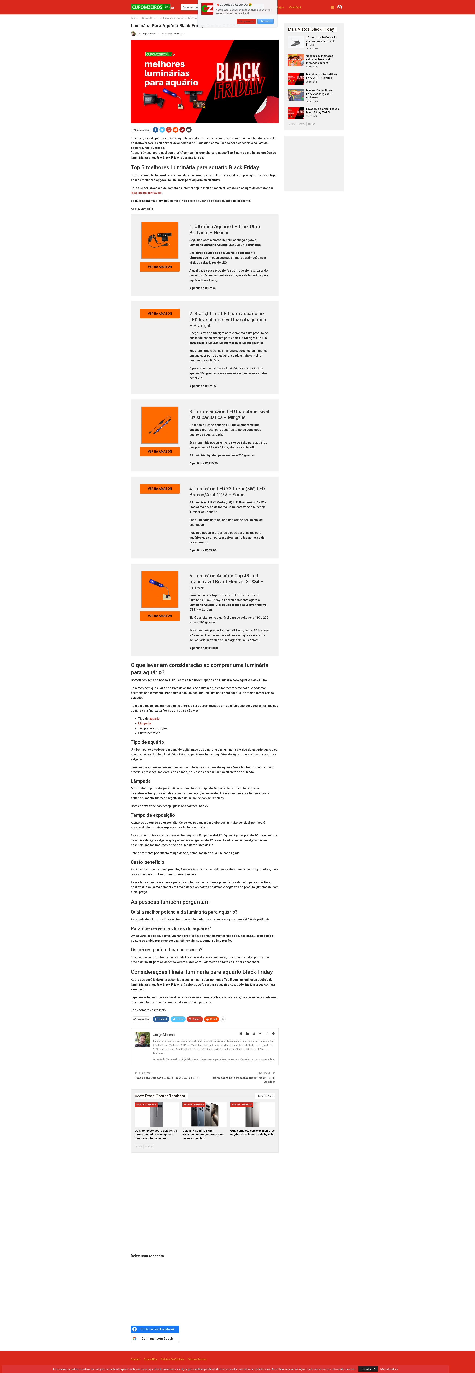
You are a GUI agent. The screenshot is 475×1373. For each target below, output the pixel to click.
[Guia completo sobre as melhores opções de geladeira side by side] (252, 1114)
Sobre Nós (150, 1359)
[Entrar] (339, 7)
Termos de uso (197, 1359)
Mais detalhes (389, 1368)
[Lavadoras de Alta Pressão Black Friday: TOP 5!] (296, 113)
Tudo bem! (368, 1369)
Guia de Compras (146, 1104)
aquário (154, 718)
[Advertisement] (205, 1203)
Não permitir (246, 21)
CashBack (295, 7)
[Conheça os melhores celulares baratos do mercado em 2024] (296, 60)
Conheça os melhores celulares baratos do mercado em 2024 (319, 59)
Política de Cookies (172, 1359)
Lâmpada (144, 723)
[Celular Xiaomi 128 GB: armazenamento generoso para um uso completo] (204, 1114)
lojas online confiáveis (146, 193)
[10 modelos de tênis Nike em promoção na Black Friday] (296, 42)
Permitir (266, 21)
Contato (135, 1359)
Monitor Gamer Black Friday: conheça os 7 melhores (319, 94)
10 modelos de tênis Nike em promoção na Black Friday (321, 41)
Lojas (280, 7)
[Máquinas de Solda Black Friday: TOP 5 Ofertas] (296, 79)
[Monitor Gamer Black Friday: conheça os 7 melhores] (296, 95)
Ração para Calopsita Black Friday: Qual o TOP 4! (167, 1078)
